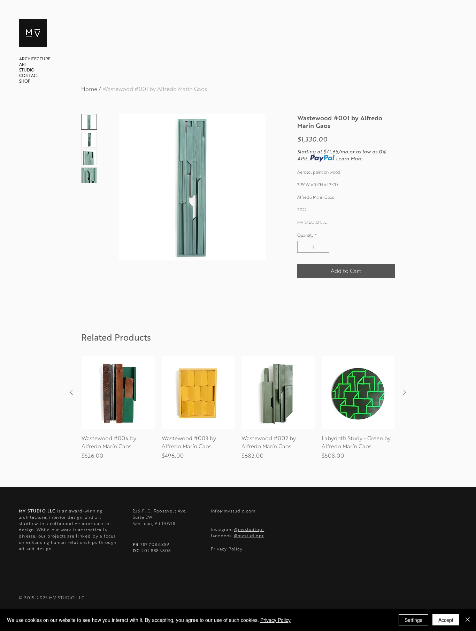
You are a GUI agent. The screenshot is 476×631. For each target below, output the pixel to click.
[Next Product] (404, 392)
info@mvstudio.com (233, 511)
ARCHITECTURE (35, 58)
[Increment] (324, 246)
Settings (413, 619)
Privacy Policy (275, 619)
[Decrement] (302, 246)
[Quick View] (118, 392)
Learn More (349, 158)
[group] (238, 412)
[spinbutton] (313, 246)
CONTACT (29, 75)
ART (23, 64)
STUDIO (26, 70)
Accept (445, 619)
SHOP (24, 81)
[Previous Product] (71, 392)
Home (89, 88)
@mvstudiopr (249, 529)
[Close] (467, 619)
